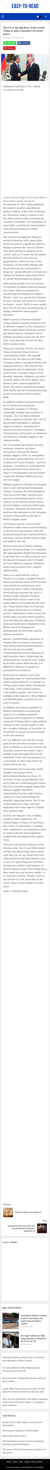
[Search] (46, 16)
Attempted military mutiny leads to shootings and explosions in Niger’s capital (34, 1319)
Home (9, 1462)
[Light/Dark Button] (39, 16)
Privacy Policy (36, 1462)
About (14, 1462)
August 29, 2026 (27, 1326)
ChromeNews (26, 1467)
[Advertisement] (25, 118)
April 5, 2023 (20, 37)
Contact (27, 1462)
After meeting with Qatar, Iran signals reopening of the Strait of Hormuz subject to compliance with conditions (25, 1402)
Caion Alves (9, 37)
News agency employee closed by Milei (20, 1430)
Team (21, 1462)
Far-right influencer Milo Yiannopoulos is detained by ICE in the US (33, 1338)
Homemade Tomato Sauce (14, 1435)
